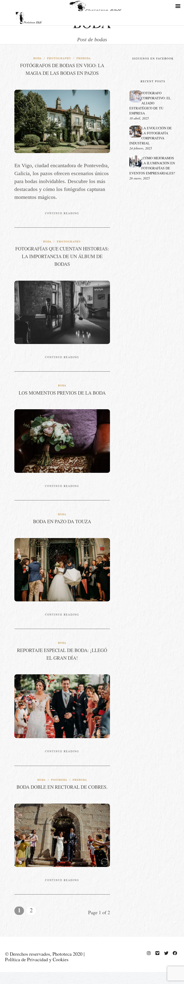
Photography (59, 58)
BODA (37, 58)
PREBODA (83, 58)
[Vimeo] (157, 953)
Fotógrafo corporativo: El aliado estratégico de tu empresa (150, 103)
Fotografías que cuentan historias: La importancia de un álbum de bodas (62, 256)
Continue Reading (62, 213)
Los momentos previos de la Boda (62, 393)
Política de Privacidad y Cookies (37, 959)
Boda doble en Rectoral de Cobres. (62, 787)
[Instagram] (149, 953)
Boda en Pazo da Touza (62, 521)
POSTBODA (59, 780)
